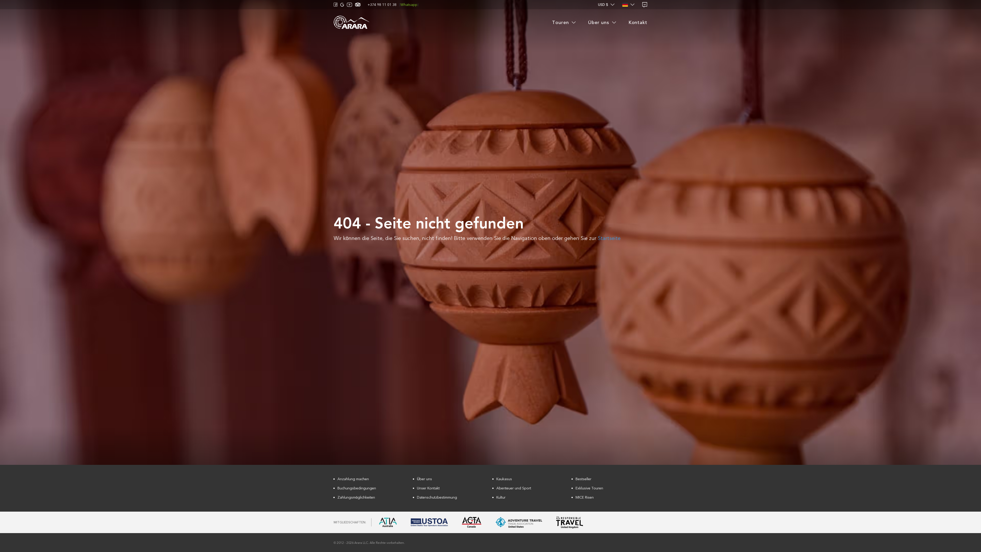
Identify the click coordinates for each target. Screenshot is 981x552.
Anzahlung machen (353, 479)
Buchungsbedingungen (356, 488)
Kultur (501, 497)
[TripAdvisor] (358, 5)
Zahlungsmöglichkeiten (356, 497)
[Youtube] (349, 5)
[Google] (342, 5)
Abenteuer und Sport (513, 488)
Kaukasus (504, 479)
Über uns (424, 479)
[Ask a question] (644, 4)
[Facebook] (336, 5)
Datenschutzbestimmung (437, 497)
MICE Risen (585, 497)
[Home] (351, 23)
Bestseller (583, 479)
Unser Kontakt (428, 488)
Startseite (609, 238)
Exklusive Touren (589, 488)
